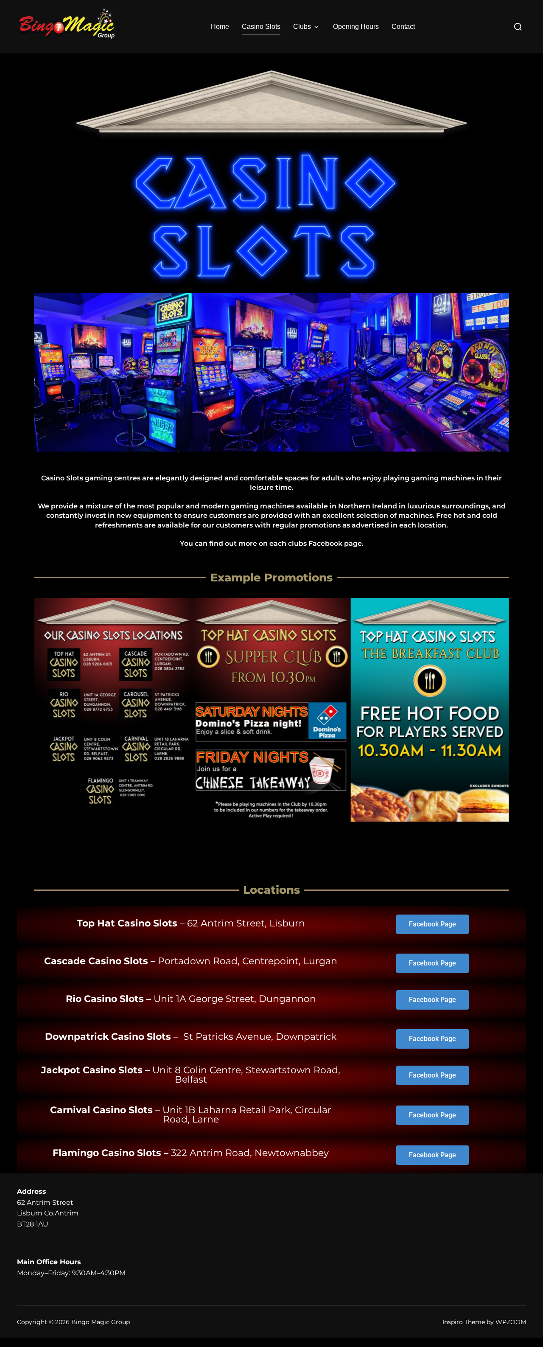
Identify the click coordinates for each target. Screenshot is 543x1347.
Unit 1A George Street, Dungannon (191, 999)
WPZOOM (510, 1322)
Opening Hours (356, 26)
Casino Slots (261, 26)
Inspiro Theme (463, 1322)
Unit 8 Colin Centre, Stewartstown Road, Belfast (190, 1074)
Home (220, 26)
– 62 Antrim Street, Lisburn (191, 923)
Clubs (302, 26)
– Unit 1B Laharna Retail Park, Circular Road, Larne (190, 1114)
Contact (403, 26)
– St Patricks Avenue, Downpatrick (190, 1036)
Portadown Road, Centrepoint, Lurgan (190, 961)
